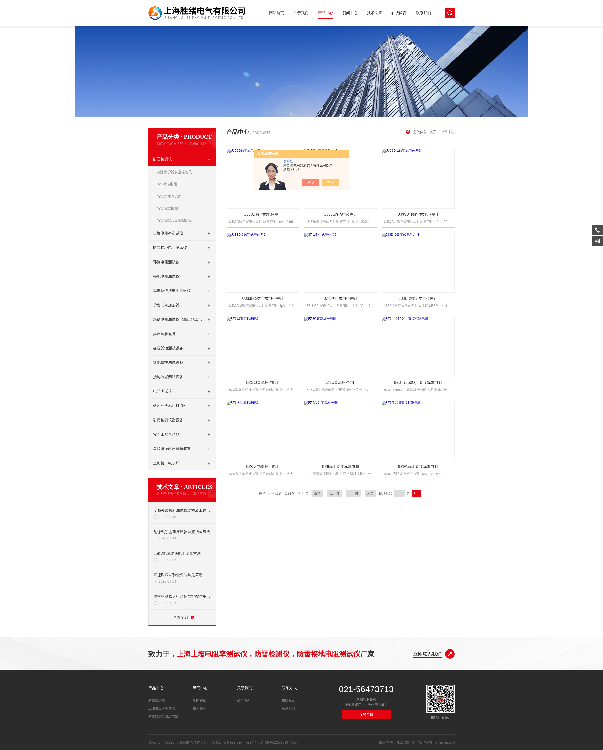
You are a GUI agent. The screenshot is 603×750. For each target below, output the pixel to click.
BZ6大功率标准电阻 (263, 467)
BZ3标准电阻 (167, 184)
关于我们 (301, 13)
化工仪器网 (405, 742)
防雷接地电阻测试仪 (170, 248)
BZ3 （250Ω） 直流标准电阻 (418, 383)
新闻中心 (350, 13)
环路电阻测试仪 (166, 262)
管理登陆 (425, 742)
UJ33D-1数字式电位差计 (418, 214)
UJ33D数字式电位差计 (263, 214)
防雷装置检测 (167, 208)
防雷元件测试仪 (169, 196)
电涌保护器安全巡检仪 (174, 172)
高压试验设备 (164, 334)
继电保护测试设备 (168, 363)
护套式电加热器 (166, 305)
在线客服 (366, 715)
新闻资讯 (199, 700)
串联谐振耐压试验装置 (172, 449)
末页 (370, 493)
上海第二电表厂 (166, 463)
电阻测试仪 (162, 391)
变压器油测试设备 (168, 348)
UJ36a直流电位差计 (340, 214)
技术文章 (374, 13)
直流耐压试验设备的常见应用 (178, 575)
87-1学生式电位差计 (341, 298)
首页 (433, 132)
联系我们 (423, 13)
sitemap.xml (445, 742)
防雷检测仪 (162, 159)
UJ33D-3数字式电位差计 (263, 298)
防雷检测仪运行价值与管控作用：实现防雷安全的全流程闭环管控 (182, 596)
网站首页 (276, 13)
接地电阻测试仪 (166, 276)
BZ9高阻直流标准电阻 (340, 467)
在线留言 (399, 13)
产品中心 (325, 13)
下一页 (353, 493)
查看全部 (180, 617)
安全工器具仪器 (166, 434)
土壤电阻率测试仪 (168, 233)
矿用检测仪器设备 (168, 420)
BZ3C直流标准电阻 (340, 383)
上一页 (334, 493)
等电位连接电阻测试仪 (172, 291)
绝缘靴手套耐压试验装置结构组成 (182, 532)
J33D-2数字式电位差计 (418, 298)
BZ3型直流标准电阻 (263, 383)
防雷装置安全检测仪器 (174, 220)
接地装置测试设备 (168, 377)
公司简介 (243, 700)
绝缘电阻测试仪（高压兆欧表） (177, 319)
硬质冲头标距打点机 (170, 406)
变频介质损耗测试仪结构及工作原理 (182, 510)
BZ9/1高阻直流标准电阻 (418, 467)
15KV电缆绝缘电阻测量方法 (177, 553)
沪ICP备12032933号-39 (278, 742)
